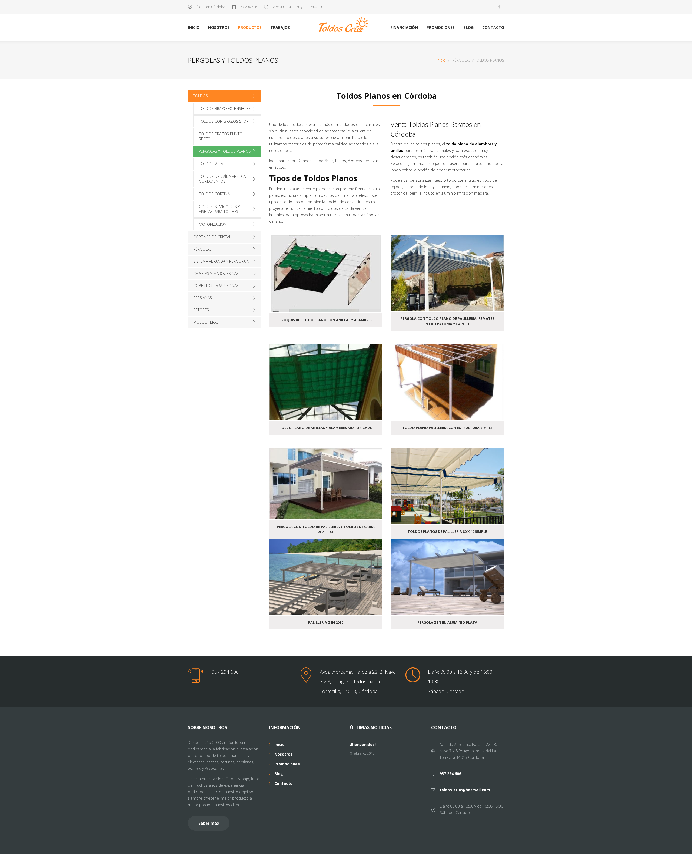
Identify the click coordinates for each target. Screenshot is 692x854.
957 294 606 (247, 6)
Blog (278, 773)
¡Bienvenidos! (363, 744)
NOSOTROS (218, 27)
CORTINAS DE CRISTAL (212, 237)
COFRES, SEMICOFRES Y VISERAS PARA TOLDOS (219, 209)
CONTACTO (493, 27)
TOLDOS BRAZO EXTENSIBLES (225, 108)
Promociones (287, 763)
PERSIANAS (202, 297)
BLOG (468, 27)
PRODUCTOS (250, 27)
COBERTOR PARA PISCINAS (216, 285)
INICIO (193, 27)
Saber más (208, 823)
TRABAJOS (280, 27)
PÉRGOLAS (202, 249)
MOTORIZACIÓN (213, 224)
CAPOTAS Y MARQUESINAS (216, 273)
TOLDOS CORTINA (214, 194)
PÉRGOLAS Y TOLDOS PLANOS (225, 151)
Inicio (441, 60)
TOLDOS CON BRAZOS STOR (223, 121)
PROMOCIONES (441, 27)
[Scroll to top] (677, 839)
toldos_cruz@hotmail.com (465, 789)
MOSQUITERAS (206, 322)
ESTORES (201, 310)
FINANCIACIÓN (404, 27)
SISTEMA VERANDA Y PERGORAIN (221, 261)
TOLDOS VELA (211, 163)
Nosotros (283, 754)
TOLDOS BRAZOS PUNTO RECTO (220, 136)
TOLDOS (200, 95)
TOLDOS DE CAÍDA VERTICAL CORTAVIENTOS (223, 179)
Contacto (283, 783)
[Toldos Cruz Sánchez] (346, 24)
